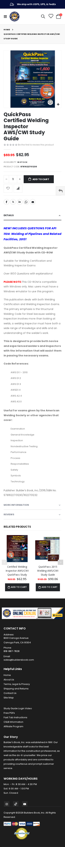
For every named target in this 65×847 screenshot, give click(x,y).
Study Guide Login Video (18, 708)
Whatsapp (26, 202)
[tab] (32, 215)
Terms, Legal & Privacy (17, 684)
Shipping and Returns (16, 688)
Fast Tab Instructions (15, 717)
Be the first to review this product (36, 144)
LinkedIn (20, 202)
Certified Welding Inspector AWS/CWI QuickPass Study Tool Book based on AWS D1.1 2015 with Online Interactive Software (17, 570)
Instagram (6, 804)
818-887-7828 (12, 651)
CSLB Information (13, 722)
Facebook (6, 202)
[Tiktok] (15, 804)
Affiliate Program (13, 726)
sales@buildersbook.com (19, 659)
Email (33, 202)
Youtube (24, 804)
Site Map (9, 697)
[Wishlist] (50, 16)
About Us (9, 679)
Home (7, 29)
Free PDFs (9, 713)
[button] (58, 104)
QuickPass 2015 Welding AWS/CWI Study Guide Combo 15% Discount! (47, 570)
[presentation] (60, 562)
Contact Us (10, 693)
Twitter (13, 202)
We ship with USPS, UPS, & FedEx (36, 4)
